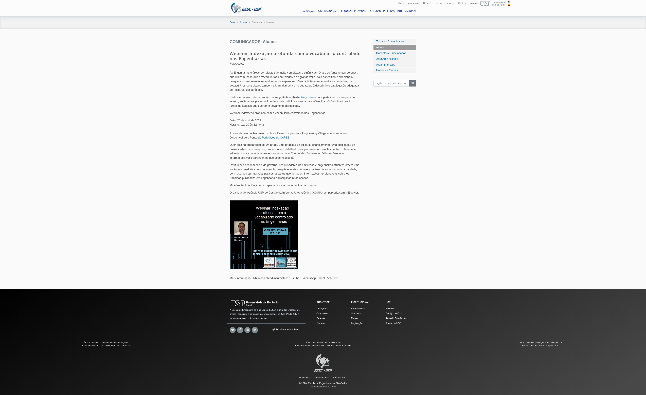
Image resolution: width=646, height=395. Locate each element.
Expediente (304, 377)
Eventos (320, 323)
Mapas (354, 318)
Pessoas (450, 3)
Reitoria (390, 308)
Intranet (474, 3)
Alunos (380, 47)
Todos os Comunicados (390, 41)
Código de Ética (394, 313)
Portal (233, 22)
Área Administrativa (387, 58)
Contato (462, 3)
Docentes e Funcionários (391, 52)
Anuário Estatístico (396, 318)
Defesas (320, 318)
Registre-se (308, 97)
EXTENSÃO (374, 11)
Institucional (413, 3)
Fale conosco (358, 308)
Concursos (322, 313)
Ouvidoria (356, 313)
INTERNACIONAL (406, 11)
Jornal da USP (393, 323)
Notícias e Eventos (432, 3)
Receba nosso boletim (287, 329)
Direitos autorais (321, 377)
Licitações (321, 308)
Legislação (357, 323)
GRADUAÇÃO (307, 11)
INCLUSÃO (389, 11)
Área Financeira (385, 64)
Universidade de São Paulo (323, 386)
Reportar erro (339, 377)
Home (401, 3)
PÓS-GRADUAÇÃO (327, 11)
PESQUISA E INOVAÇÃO (353, 11)
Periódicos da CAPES (275, 137)
